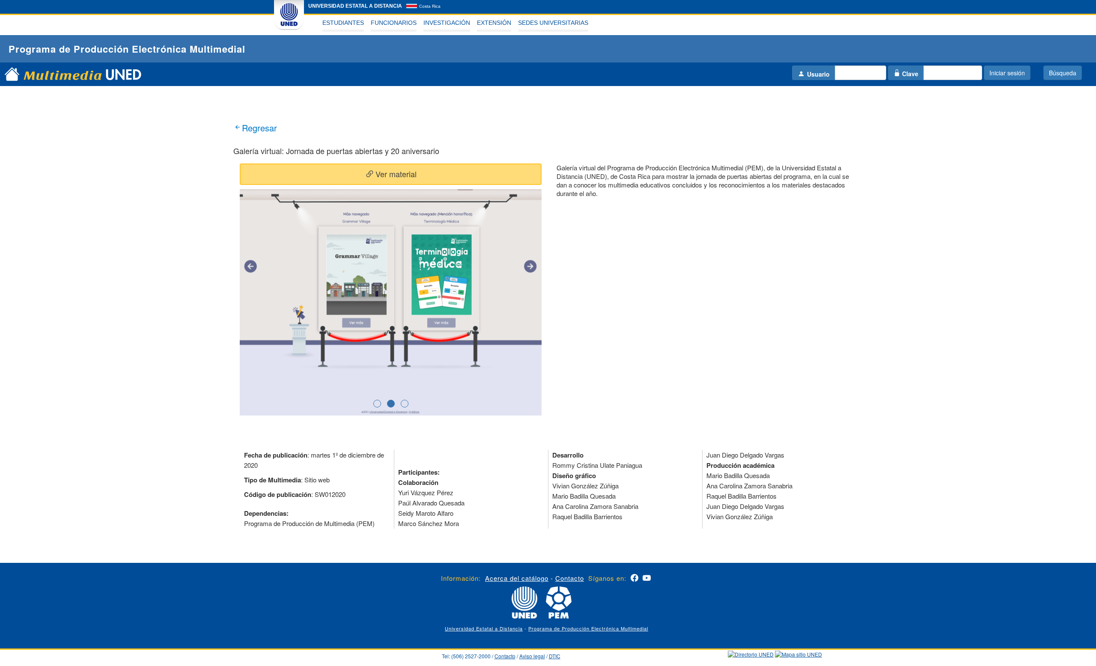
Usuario (818, 74)
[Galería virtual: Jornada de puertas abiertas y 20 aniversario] (391, 301)
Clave (910, 74)
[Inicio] (12, 81)
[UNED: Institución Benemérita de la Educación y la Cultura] (289, 15)
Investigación (446, 23)
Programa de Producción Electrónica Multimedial (588, 628)
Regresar (259, 128)
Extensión (494, 23)
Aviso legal (532, 656)
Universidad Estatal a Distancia (484, 628)
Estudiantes (343, 23)
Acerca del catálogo (516, 578)
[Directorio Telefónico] (751, 653)
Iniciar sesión (1007, 72)
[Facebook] (634, 579)
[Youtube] (647, 579)
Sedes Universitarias (553, 23)
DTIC (554, 656)
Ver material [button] (395, 173)
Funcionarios (394, 23)
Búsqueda (1062, 72)
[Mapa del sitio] (798, 653)
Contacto (569, 578)
